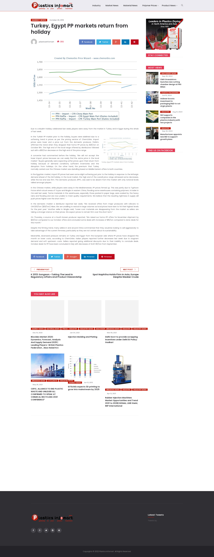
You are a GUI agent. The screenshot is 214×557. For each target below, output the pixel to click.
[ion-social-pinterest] (59, 530)
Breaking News (113, 329)
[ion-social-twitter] (46, 530)
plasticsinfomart (46, 41)
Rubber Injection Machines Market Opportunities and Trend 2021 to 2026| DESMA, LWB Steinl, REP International (121, 401)
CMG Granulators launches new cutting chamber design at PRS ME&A (170, 83)
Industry (96, 5)
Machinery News (168, 73)
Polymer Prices (149, 5)
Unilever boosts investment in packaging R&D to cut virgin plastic (170, 102)
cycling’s (52, 381)
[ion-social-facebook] (33, 530)
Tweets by (152, 520)
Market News (112, 5)
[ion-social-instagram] (52, 530)
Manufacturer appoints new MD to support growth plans (171, 137)
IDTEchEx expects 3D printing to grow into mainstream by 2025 (84, 388)
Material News (130, 5)
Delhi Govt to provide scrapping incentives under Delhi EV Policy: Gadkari (121, 339)
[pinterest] (135, 42)
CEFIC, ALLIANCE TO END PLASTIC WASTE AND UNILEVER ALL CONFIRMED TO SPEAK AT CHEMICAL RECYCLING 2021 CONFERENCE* (47, 394)
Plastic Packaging (170, 93)
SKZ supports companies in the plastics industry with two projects (170, 119)
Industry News (86, 329)
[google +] (116, 42)
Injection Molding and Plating (82, 336)
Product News (169, 5)
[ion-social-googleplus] (39, 530)
